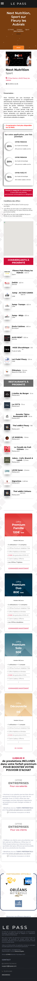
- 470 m (20, 316)
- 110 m (22, 416)
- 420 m (17, 283)
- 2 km (21, 449)
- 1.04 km (19, 371)
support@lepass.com (9, 966)
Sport (27, 29)
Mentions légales (19, 951)
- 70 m (18, 405)
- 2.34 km (20, 471)
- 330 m (22, 272)
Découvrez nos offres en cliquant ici (18, 916)
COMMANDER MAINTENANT (18, 688)
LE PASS (11, 29)
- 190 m (22, 427)
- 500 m (20, 338)
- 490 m (21, 327)
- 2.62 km (22, 493)
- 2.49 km (20, 482)
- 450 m (22, 294)
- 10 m (22, 394)
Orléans (19, 29)
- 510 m (22, 349)
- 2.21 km (22, 460)
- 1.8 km (20, 438)
